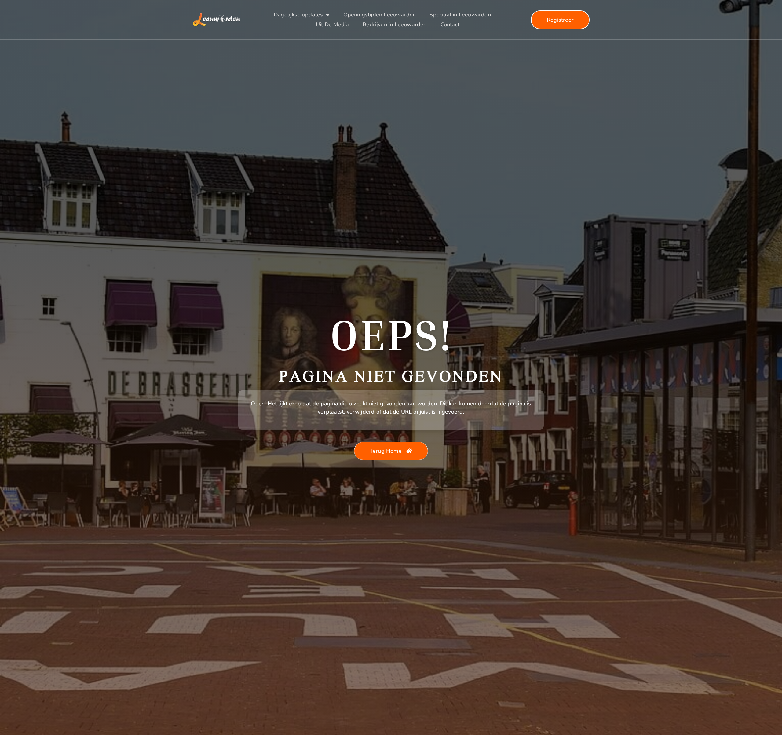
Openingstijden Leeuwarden (379, 14)
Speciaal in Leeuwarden (460, 14)
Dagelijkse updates (298, 14)
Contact (449, 24)
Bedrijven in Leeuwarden (394, 24)
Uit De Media (332, 24)
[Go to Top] (757, 687)
